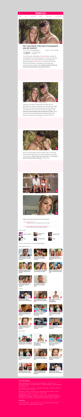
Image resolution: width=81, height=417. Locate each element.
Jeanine (36, 61)
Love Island (42, 56)
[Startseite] (40, 13)
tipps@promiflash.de (40, 243)
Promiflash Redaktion (34, 50)
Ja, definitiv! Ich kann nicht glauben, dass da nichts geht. (38, 223)
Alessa (32, 58)
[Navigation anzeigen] (19, 13)
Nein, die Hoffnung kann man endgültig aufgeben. (36, 227)
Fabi (24, 56)
